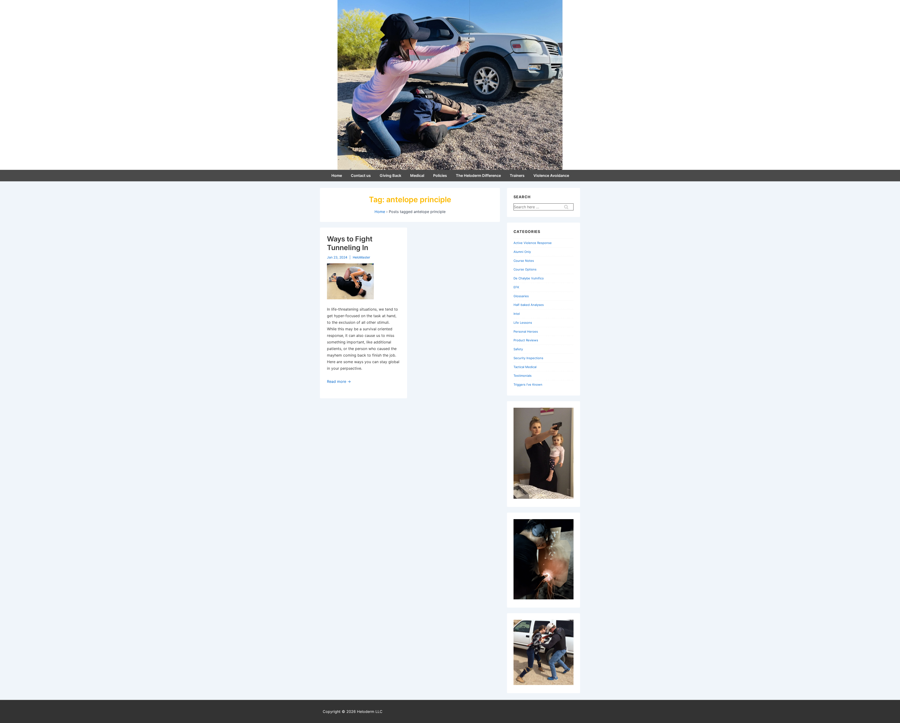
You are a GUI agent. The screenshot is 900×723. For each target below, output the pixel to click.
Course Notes (524, 261)
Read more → (339, 381)
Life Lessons (523, 322)
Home (336, 175)
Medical (417, 175)
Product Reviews (526, 340)
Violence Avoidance (551, 175)
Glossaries (521, 296)
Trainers (517, 175)
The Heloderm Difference (478, 175)
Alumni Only (522, 252)
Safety (518, 349)
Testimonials (523, 375)
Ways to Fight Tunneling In (349, 243)
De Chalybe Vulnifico (529, 278)
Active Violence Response (533, 243)
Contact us (361, 175)
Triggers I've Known (528, 384)
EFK (516, 287)
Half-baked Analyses (529, 305)
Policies (440, 175)
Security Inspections (528, 358)
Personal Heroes (526, 331)
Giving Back (390, 175)
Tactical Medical (525, 367)
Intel (517, 314)
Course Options (525, 269)
